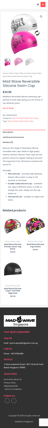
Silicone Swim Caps (28, 73)
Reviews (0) (8, 142)
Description (8, 132)
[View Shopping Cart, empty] (38, 4)
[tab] (24, 132)
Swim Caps (14, 73)
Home (5, 73)
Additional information (13, 137)
